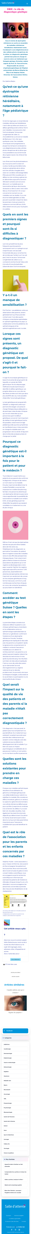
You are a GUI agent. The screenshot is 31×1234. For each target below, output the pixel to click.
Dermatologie (8, 1053)
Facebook (8, 1031)
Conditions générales (14, 1218)
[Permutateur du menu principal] (27, 3)
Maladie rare (7, 1080)
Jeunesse (6, 1076)
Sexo (5, 1130)
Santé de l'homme (9, 1116)
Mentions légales (18, 1215)
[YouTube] (19, 1229)
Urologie (6, 1139)
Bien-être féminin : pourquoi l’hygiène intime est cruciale (13, 1191)
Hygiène (6, 1071)
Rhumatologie (8, 1112)
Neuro (5, 1085)
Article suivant (15, 976)
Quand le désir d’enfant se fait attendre (14, 1165)
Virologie (6, 1148)
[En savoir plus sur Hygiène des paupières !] (15, 1003)
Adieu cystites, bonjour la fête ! (14, 1179)
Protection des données (11, 1221)
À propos (8, 1215)
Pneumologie (8, 1103)
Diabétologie (8, 1058)
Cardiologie (7, 1049)
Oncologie (7, 1094)
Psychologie (7, 1107)
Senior (6, 1125)
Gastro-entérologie (9, 1062)
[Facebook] (11, 1229)
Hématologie (7, 1067)
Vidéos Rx (7, 1144)
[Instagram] (15, 1229)
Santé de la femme (9, 1121)
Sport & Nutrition (9, 1134)
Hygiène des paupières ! (15, 1012)
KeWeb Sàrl (21, 1227)
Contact (24, 1221)
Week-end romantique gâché (13, 1185)
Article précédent (15, 972)
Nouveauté (7, 1089)
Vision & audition (9, 1153)
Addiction (7, 1044)
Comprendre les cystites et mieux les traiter (15, 1173)
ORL (5, 1098)
